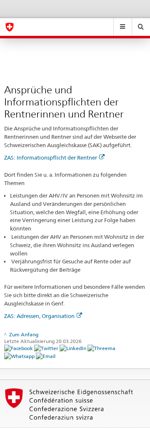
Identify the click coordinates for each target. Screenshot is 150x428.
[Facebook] (19, 348)
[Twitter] (47, 348)
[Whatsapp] (20, 356)
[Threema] (101, 348)
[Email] (45, 356)
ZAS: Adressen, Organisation (39, 316)
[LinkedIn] (74, 348)
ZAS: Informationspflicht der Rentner (50, 157)
